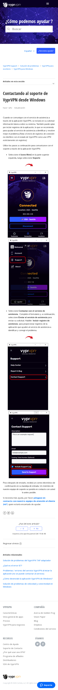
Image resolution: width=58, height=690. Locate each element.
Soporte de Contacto (12, 648)
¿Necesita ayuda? (45, 51)
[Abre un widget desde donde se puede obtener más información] (46, 685)
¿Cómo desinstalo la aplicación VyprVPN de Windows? (28, 578)
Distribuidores (9, 660)
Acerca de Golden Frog (44, 612)
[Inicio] (12, 7)
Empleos (38, 624)
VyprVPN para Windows (23, 69)
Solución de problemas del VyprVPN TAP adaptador (27, 560)
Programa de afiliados (13, 656)
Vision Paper (39, 616)
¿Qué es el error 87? (12, 565)
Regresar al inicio (11, 543)
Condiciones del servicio (45, 628)
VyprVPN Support (10, 66)
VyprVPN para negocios (14, 624)
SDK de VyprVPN (11, 664)
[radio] (22, 529)
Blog (36, 620)
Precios (6, 620)
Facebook (4, 513)
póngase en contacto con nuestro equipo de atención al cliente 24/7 (29, 501)
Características (10, 612)
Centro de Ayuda (10, 644)
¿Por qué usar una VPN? (14, 652)
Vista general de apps (13, 616)
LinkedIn (12, 513)
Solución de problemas (29, 66)
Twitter (8, 513)
